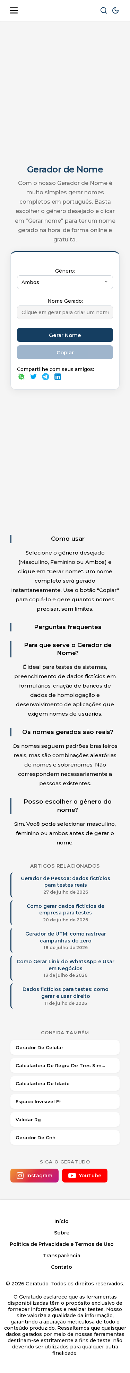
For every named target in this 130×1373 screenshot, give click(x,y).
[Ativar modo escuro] (115, 10)
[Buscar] (104, 10)
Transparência (61, 1255)
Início (61, 1221)
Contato (61, 1267)
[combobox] (65, 282)
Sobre (61, 1233)
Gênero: (65, 271)
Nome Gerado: (65, 301)
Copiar (65, 352)
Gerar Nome (65, 335)
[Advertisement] (65, 93)
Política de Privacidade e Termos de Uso (62, 1244)
